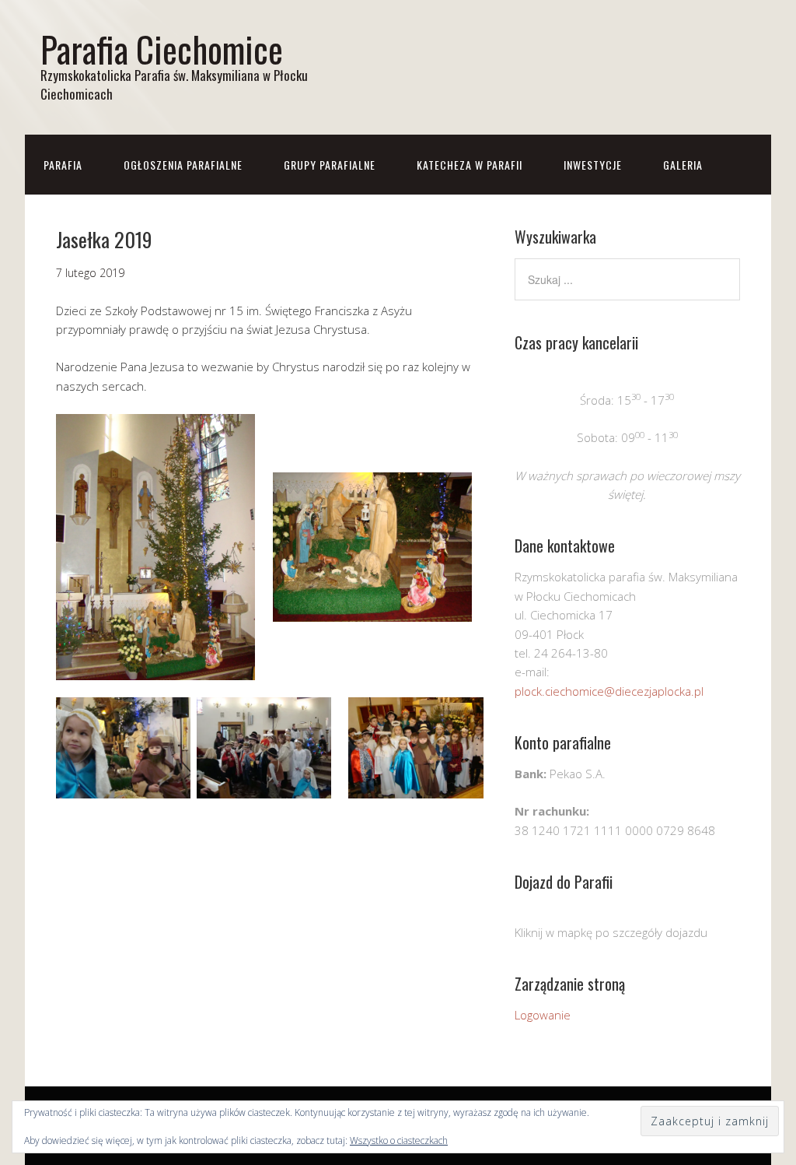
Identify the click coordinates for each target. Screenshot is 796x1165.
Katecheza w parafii (469, 164)
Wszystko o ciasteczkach (399, 1140)
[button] (155, 546)
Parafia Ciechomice (161, 49)
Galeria (683, 164)
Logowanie (543, 1015)
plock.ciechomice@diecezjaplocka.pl (609, 691)
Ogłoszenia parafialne (183, 164)
